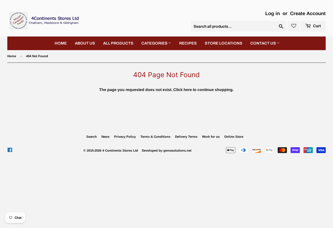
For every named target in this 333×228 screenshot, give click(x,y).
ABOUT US (85, 43)
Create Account (308, 13)
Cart (316, 26)
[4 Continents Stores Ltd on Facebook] (9, 150)
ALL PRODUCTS (118, 43)
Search (91, 136)
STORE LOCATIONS (223, 43)
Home (11, 56)
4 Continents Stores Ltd (120, 150)
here (188, 90)
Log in (272, 13)
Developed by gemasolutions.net (166, 150)
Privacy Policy (125, 136)
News (105, 136)
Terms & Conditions (155, 136)
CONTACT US (263, 43)
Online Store (233, 136)
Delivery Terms (186, 136)
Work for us (211, 136)
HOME (61, 43)
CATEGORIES (154, 43)
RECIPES (188, 43)
